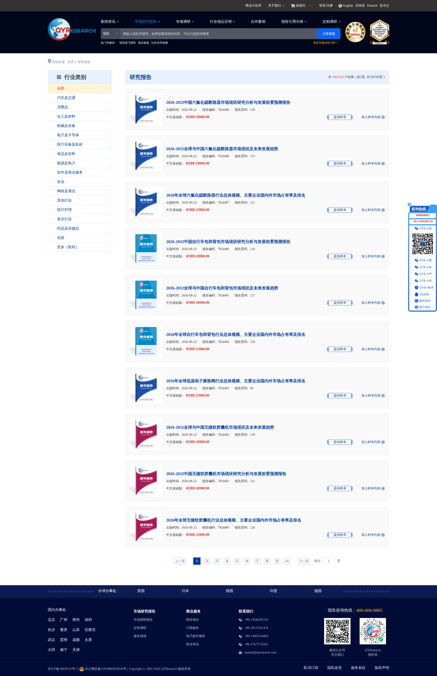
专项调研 (183, 21)
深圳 (88, 620)
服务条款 (358, 668)
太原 (88, 640)
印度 (273, 591)
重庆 (63, 630)
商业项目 (192, 619)
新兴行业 (64, 219)
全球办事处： (109, 591)
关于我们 (274, 5)
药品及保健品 (68, 228)
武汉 (51, 640)
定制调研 (330, 21)
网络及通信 (66, 191)
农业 (60, 182)
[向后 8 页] (287, 561)
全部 (60, 88)
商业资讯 (192, 644)
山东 (76, 630)
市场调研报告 (143, 619)
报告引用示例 (292, 21)
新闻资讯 (108, 21)
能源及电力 (66, 163)
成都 (76, 640)
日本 (185, 591)
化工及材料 (66, 116)
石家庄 (90, 630)
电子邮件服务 (195, 636)
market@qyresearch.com (260, 652)
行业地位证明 (221, 21)
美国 (141, 591)
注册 (329, 5)
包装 (60, 238)
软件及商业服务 (70, 172)
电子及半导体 (68, 135)
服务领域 (140, 636)
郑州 (76, 620)
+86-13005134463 (256, 636)
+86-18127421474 (256, 628)
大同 (51, 650)
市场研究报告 (146, 21)
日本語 (360, 5)
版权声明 (382, 668)
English (348, 5)
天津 (76, 650)
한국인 (384, 5)
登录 (322, 5)
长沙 (51, 630)
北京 (51, 620)
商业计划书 (253, 5)
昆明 (63, 640)
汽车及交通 (66, 98)
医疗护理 (64, 210)
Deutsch (372, 5)
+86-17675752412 (256, 644)
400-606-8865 (369, 610)
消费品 (62, 107)
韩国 (229, 591)
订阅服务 (192, 628)
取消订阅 (311, 668)
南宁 (63, 650)
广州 (63, 620)
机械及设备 (66, 126)
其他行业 (64, 200)
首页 (71, 62)
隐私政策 (334, 668)
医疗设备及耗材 (70, 144)
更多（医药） (68, 247)
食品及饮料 (66, 154)
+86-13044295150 (256, 619)
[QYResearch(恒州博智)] (72, 39)
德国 (318, 591)
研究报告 (84, 62)
